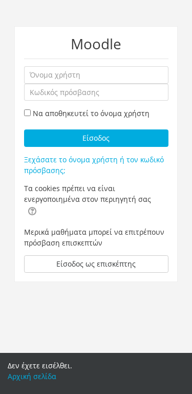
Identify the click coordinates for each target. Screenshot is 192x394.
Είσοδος (96, 138)
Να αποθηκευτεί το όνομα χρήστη (91, 113)
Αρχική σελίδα (32, 376)
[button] (32, 210)
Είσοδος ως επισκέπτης (96, 264)
